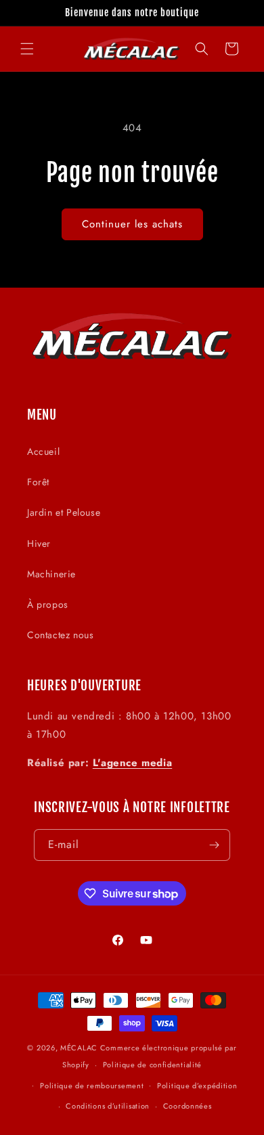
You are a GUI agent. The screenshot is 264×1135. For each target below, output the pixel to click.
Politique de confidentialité (152, 1064)
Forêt (38, 482)
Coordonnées (187, 1105)
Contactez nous (60, 635)
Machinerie (51, 574)
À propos (47, 604)
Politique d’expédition (197, 1085)
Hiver (39, 543)
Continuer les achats (132, 224)
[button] (27, 49)
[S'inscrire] (214, 845)
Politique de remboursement (92, 1085)
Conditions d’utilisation (108, 1105)
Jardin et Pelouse (63, 512)
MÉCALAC (78, 1047)
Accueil (43, 451)
